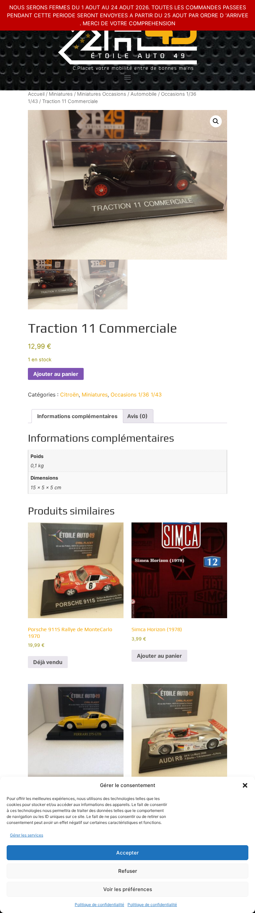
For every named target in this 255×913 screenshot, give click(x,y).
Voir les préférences (127, 889)
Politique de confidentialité (99, 904)
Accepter (127, 853)
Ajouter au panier (55, 374)
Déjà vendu (47, 662)
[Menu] (127, 77)
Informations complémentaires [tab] (77, 416)
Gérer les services (26, 835)
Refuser (127, 871)
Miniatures (61, 94)
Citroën (69, 394)
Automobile (143, 94)
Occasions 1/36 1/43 (136, 394)
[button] (245, 785)
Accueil (36, 94)
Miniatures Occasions (101, 94)
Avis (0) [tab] (137, 416)
